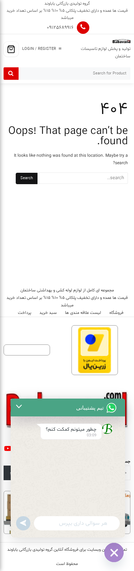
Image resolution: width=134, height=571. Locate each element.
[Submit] (11, 73)
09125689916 (60, 27)
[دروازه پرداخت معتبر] (94, 350)
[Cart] (11, 49)
